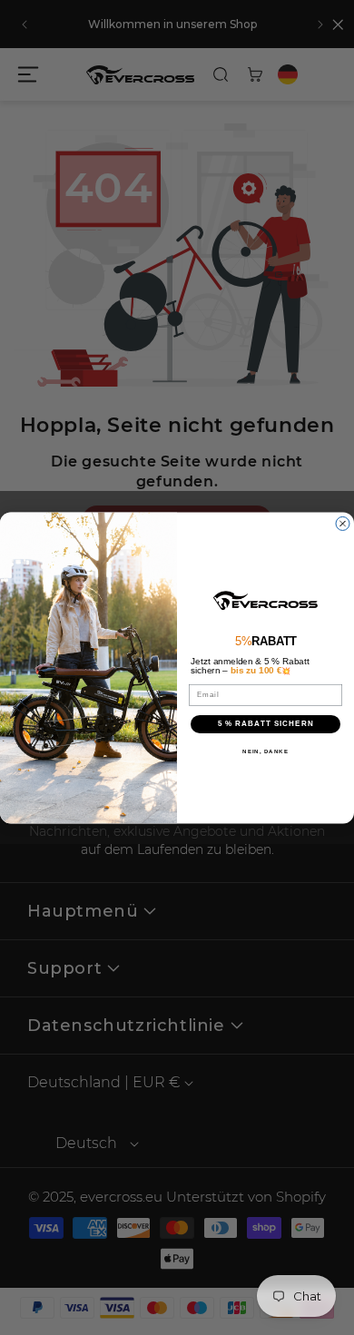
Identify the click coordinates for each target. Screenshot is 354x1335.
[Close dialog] (342, 523)
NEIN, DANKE (265, 751)
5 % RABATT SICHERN (266, 724)
